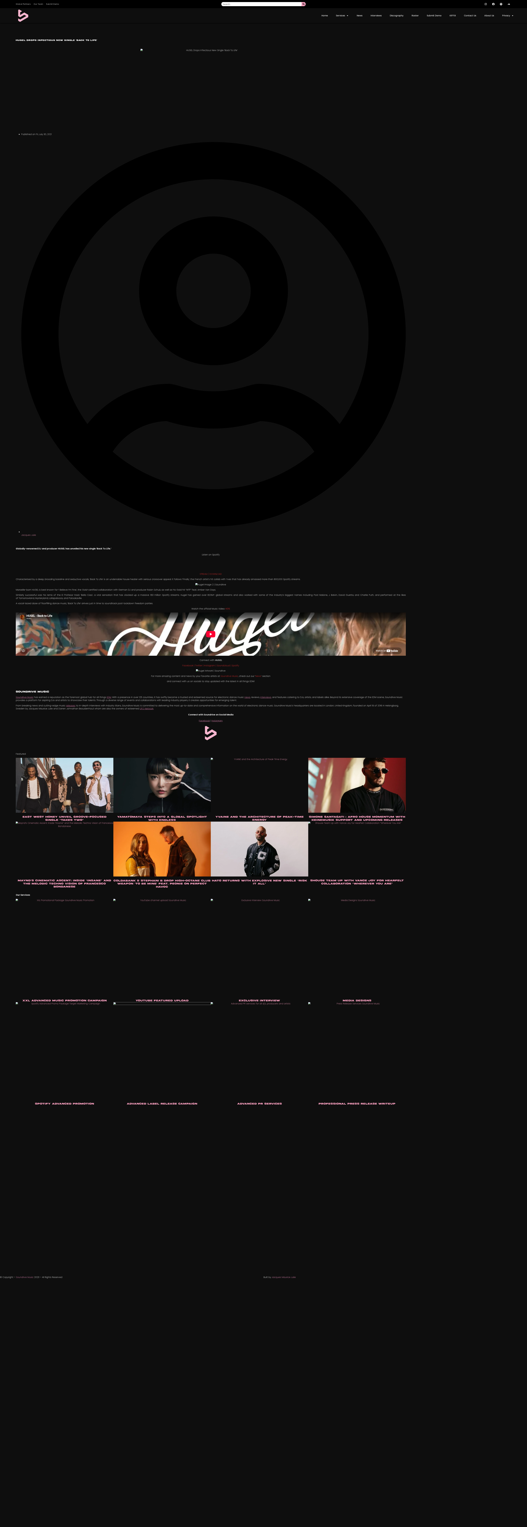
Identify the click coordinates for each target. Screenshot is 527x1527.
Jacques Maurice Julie (284, 1277)
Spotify (235, 665)
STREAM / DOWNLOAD (211, 574)
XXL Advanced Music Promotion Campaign (65, 1000)
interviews (265, 697)
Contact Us (470, 15)
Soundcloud (223, 665)
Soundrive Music (229, 676)
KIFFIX (453, 15)
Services (340, 15)
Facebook (187, 665)
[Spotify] (501, 4)
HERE (227, 608)
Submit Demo (52, 4)
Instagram (209, 665)
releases (70, 705)
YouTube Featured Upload (162, 1000)
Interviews (376, 15)
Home (324, 15)
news (247, 697)
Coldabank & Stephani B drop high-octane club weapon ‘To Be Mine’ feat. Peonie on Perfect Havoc (162, 883)
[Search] (304, 4)
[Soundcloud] (508, 4)
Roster (415, 15)
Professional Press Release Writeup (357, 1103)
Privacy (506, 15)
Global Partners (23, 4)
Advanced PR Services (259, 1103)
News (359, 15)
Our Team (38, 4)
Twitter (198, 665)
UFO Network (146, 708)
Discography (396, 15)
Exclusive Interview (259, 1000)
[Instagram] (485, 4)
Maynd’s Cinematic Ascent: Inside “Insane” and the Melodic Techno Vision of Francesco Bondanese (64, 883)
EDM (109, 697)
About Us (489, 15)
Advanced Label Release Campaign (162, 1103)
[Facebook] (493, 4)
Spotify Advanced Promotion (64, 1103)
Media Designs (357, 1000)
